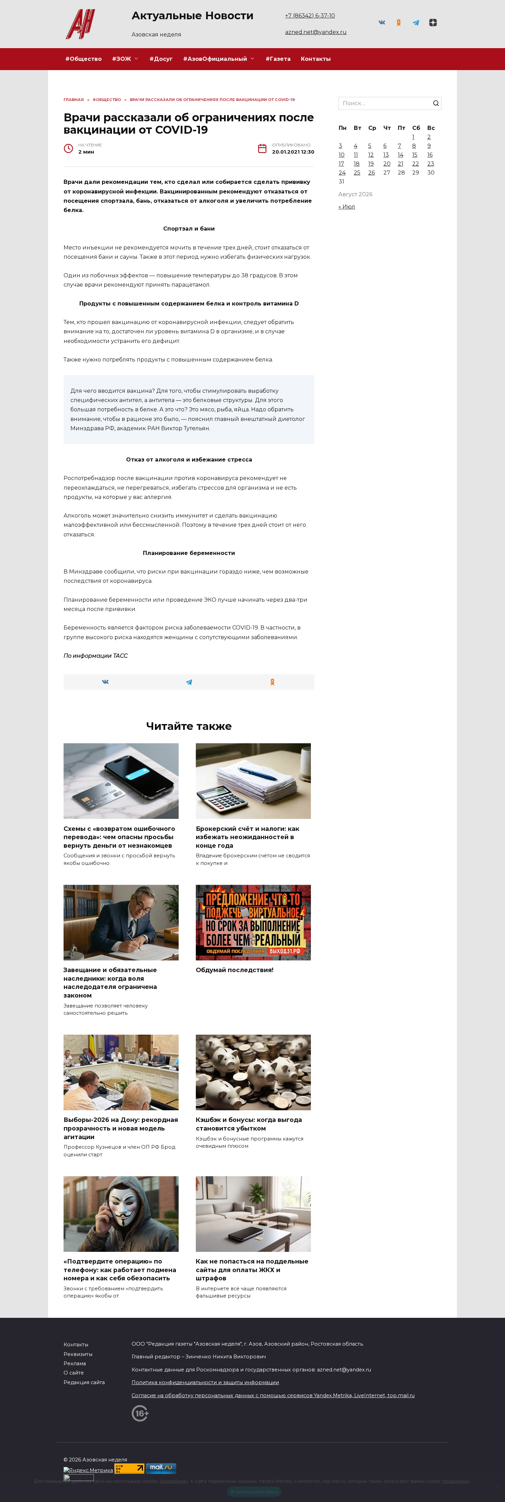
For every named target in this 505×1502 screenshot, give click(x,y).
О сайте (74, 1373)
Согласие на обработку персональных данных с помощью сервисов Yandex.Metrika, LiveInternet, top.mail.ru (273, 1395)
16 (430, 155)
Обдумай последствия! (234, 969)
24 (342, 172)
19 (371, 163)
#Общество (83, 59)
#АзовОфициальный (215, 59)
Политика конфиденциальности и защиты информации (205, 1382)
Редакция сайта (84, 1382)
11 (356, 155)
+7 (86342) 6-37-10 (310, 15)
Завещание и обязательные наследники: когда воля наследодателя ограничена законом (110, 982)
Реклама (75, 1363)
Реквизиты (78, 1354)
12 (371, 155)
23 (430, 163)
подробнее (173, 1481)
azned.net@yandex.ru (316, 32)
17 (341, 163)
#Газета (278, 59)
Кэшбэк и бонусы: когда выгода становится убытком (249, 1124)
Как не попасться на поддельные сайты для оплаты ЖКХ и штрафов (252, 1270)
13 (386, 155)
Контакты (316, 59)
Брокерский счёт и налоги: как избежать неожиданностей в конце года (247, 837)
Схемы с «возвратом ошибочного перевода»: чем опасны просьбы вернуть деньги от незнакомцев (119, 837)
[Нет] (496, 1487)
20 (387, 163)
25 (357, 172)
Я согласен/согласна (254, 1491)
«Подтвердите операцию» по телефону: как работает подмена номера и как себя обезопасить (120, 1270)
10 (342, 155)
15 (414, 155)
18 (357, 163)
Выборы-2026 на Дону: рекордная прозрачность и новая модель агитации (121, 1128)
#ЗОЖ (121, 59)
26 (371, 172)
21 (400, 163)
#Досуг (161, 59)
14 (400, 155)
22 (415, 163)
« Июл (346, 206)
